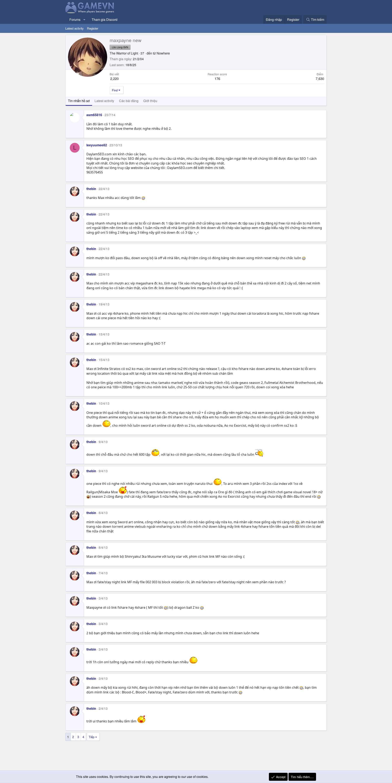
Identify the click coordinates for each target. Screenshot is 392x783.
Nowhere (163, 53)
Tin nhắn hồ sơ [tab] (79, 100)
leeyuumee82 (96, 145)
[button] (84, 19)
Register (92, 28)
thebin (91, 188)
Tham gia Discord (104, 19)
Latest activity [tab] (104, 100)
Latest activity (74, 28)
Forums (74, 19)
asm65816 (94, 114)
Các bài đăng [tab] (128, 100)
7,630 (320, 78)
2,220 (114, 78)
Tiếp (91, 737)
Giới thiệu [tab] (150, 100)
